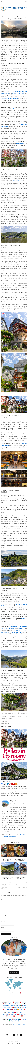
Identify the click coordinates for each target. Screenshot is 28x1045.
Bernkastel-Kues (15, 626)
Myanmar (13, 1014)
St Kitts (24, 1019)
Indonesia (19, 1012)
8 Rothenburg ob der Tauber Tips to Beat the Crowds (20, 877)
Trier (12, 628)
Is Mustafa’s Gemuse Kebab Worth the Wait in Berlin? (20, 859)
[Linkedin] (8, 784)
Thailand (10, 1016)
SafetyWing (20, 143)
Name (3, 916)
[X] (5, 784)
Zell (9, 628)
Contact (10, 1041)
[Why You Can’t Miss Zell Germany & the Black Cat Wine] (7, 868)
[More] (16, 784)
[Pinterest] (10, 784)
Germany (18, 14)
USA (10, 1019)
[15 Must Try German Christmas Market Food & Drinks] (7, 850)
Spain (15, 1009)
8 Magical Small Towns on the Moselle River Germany (6, 885)
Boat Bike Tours (18, 180)
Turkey (21, 1009)
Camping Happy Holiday (9, 98)
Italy (18, 1005)
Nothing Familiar (11, 1040)
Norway (16, 1007)
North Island (16, 1024)
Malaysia (5, 1014)
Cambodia (10, 1012)
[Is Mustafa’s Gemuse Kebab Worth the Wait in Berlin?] (20, 850)
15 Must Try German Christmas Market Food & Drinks (7, 859)
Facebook (12, 836)
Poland (24, 1007)
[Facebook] (2, 784)
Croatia (23, 1002)
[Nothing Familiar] (14, 8)
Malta (24, 1005)
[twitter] (7, 1035)
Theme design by (14, 1043)
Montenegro (8, 1007)
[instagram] (10, 1035)
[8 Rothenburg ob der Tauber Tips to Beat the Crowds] (20, 868)
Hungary (12, 1005)
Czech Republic (10, 1004)
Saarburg (21, 628)
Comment (4, 900)
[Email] (21, 1035)
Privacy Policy (21, 1040)
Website (3, 928)
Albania (9, 1002)
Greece (4, 1005)
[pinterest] (17, 1035)
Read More (14, 972)
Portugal (8, 1009)
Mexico (16, 1019)
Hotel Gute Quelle (18, 93)
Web (14, 834)
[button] (26, 1)
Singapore (22, 1014)
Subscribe (17, 1041)
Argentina (14, 1021)
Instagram (5, 836)
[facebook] (14, 1035)
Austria (17, 1002)
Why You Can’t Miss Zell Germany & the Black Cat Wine (7, 877)
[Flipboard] (13, 784)
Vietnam (18, 1016)
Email (3, 922)
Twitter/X (22, 834)
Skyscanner (17, 109)
